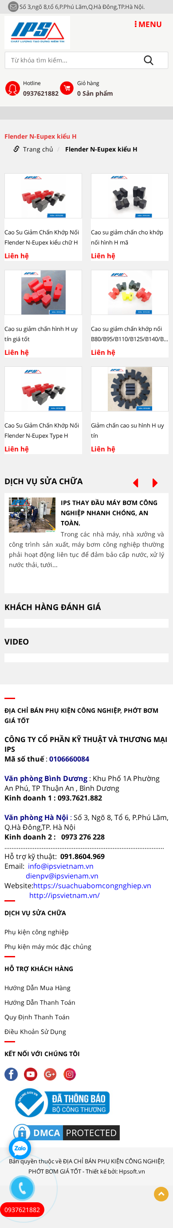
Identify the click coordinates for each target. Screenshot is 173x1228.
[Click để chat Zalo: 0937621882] (20, 1148)
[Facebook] (13, 1073)
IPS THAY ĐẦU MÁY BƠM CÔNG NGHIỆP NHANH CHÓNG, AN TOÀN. (109, 512)
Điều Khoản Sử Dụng (35, 1031)
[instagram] (72, 1073)
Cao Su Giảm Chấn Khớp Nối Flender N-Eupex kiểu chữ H (41, 237)
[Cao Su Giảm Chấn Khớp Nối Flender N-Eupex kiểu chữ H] (43, 195)
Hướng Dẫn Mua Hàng (37, 987)
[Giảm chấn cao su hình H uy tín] (130, 389)
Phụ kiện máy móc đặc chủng (47, 946)
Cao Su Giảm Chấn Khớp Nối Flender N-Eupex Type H (41, 430)
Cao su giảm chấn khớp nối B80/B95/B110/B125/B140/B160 (130, 334)
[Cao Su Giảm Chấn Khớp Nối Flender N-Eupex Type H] (43, 389)
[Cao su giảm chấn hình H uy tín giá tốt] (43, 292)
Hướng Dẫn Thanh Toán (39, 1002)
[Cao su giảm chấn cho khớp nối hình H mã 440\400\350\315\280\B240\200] (130, 195)
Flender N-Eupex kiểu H (101, 149)
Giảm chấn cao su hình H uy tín (127, 430)
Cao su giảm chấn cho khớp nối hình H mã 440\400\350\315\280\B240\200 (130, 237)
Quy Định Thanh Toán (37, 1017)
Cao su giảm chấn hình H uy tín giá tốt (41, 334)
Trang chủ (38, 149)
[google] (52, 1073)
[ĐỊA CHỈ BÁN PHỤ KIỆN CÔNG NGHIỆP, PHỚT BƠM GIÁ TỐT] (37, 31)
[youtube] (33, 1073)
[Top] (161, 1194)
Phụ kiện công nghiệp (36, 932)
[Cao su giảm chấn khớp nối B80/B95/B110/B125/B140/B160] (130, 292)
